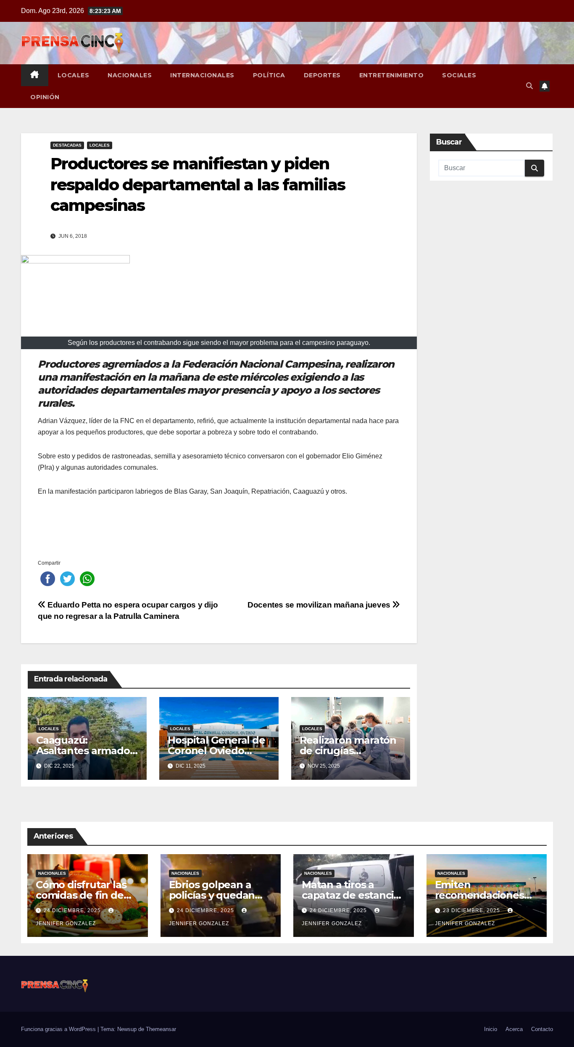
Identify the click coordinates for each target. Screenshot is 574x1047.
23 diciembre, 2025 (472, 910)
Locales (74, 75)
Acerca (514, 1029)
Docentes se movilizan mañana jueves (320, 604)
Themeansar (161, 1029)
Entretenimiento (391, 75)
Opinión (45, 97)
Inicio (490, 1029)
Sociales (459, 75)
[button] (529, 85)
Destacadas (67, 145)
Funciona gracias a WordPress (59, 1029)
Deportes (322, 75)
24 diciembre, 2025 (73, 910)
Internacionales (202, 75)
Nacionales (130, 75)
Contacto (542, 1029)
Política (269, 75)
